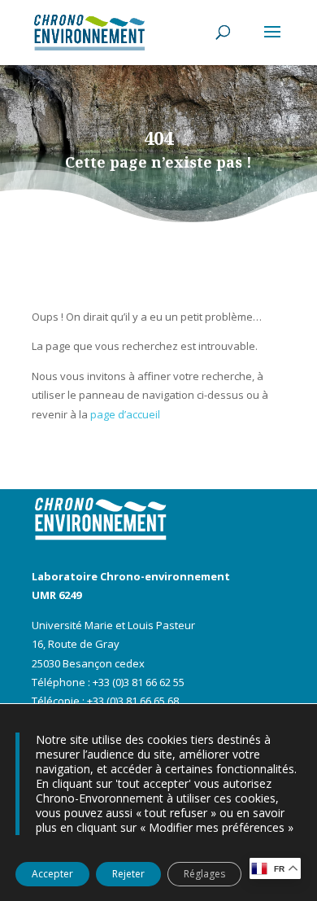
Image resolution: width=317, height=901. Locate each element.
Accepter (52, 874)
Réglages (204, 874)
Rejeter (128, 874)
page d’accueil (125, 414)
